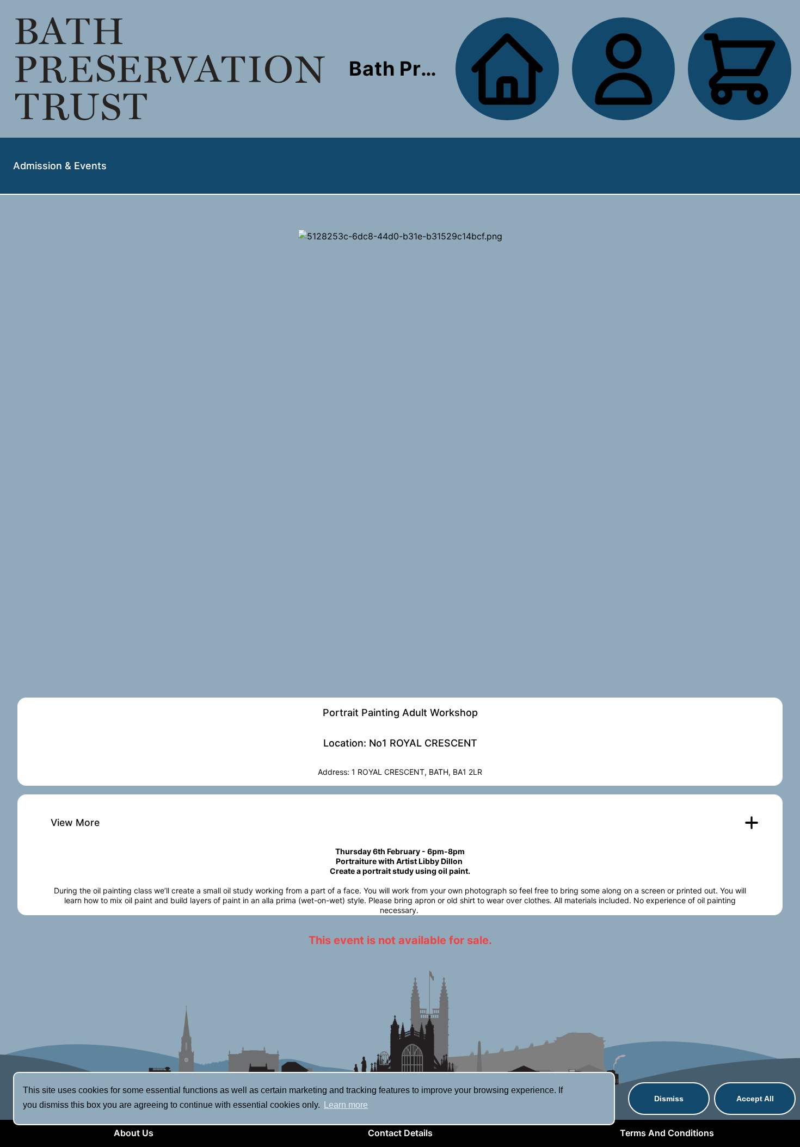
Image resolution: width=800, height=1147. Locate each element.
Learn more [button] (346, 1104)
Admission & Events (60, 165)
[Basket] (739, 69)
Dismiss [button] (669, 1098)
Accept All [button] (755, 1098)
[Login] (623, 69)
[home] (507, 69)
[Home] (170, 69)
